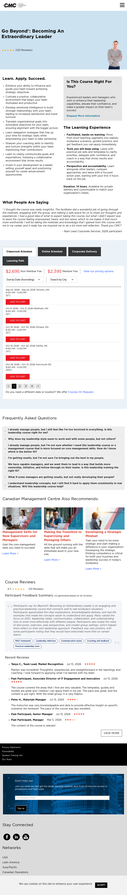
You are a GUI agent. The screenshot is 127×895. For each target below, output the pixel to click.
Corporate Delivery (84, 251)
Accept (101, 885)
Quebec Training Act (12, 756)
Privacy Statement (11, 748)
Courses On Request (80, 392)
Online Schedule (52, 251)
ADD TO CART (18, 302)
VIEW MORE (111, 733)
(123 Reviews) (17, 50)
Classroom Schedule (19, 251)
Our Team (7, 760)
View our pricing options (98, 271)
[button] (122, 5)
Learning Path (15, 261)
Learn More (9, 553)
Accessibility (8, 752)
